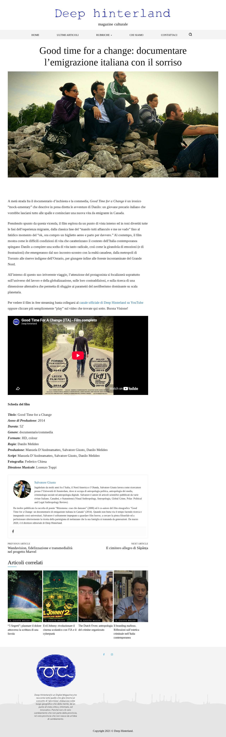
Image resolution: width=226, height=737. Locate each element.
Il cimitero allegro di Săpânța (127, 548)
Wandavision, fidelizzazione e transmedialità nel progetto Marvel (40, 550)
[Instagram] (112, 654)
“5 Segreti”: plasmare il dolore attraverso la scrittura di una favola (24, 629)
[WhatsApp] (35, 185)
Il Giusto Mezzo (20, 621)
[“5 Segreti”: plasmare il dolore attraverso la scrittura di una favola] (25, 596)
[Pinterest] (27, 185)
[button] (190, 34)
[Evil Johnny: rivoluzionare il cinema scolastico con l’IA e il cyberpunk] (60, 596)
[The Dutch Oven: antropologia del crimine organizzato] (95, 596)
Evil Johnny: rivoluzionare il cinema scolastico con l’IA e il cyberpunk (59, 629)
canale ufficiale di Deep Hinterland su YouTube (111, 302)
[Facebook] (11, 185)
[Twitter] (19, 185)
